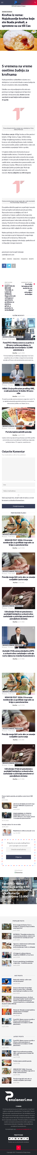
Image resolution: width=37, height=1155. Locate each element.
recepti (31, 259)
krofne (9, 259)
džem (4, 259)
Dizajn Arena (26, 1152)
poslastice (24, 259)
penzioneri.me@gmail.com (24, 1129)
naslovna (16, 259)
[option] (18, 890)
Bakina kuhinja (7, 12)
